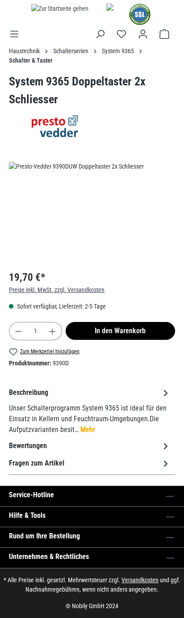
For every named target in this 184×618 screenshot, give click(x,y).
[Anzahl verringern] (18, 331)
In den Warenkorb (120, 330)
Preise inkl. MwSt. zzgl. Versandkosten (57, 289)
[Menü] (17, 34)
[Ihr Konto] (143, 34)
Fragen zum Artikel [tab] (36, 463)
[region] (92, 212)
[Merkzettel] (121, 34)
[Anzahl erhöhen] (52, 331)
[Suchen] (100, 34)
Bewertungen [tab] (28, 445)
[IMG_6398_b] (92, 212)
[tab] (90, 410)
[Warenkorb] (164, 34)
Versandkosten (140, 580)
